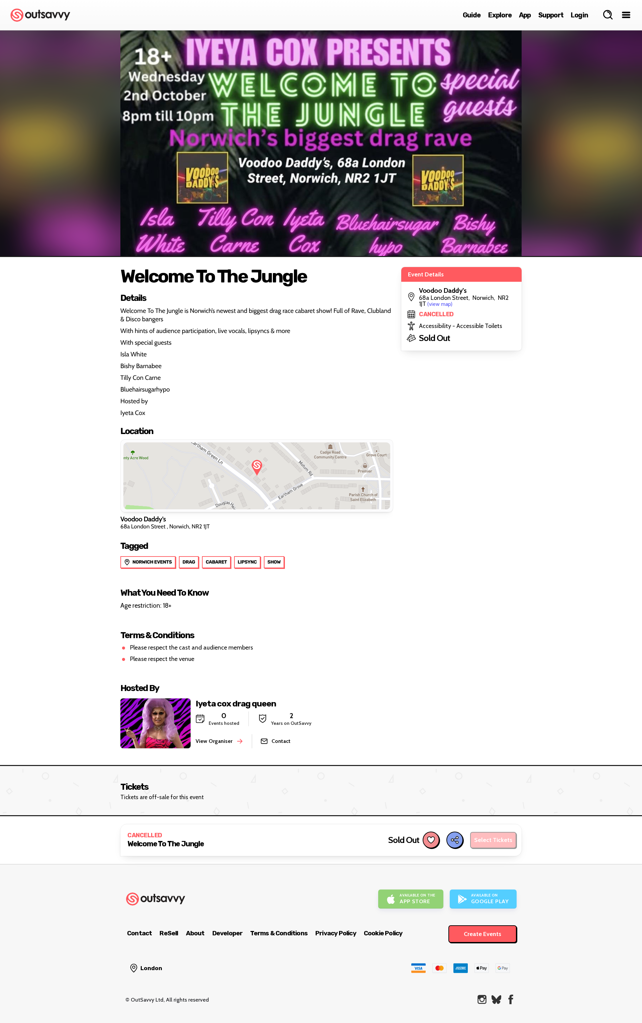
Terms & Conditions (279, 933)
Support (550, 15)
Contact (139, 933)
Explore (500, 15)
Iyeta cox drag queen (236, 703)
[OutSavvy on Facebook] (511, 999)
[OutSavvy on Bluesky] (496, 999)
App (525, 15)
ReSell (168, 933)
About (195, 933)
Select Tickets (493, 840)
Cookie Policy (383, 933)
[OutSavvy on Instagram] (482, 999)
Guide (472, 15)
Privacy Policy (335, 933)
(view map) (439, 304)
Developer (227, 933)
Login (579, 15)
